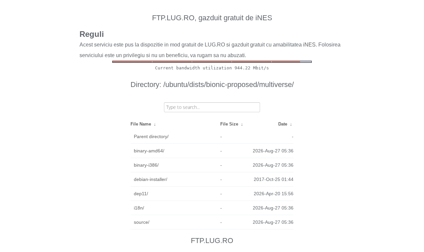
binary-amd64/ (149, 150)
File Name (141, 124)
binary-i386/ (146, 165)
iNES (309, 44)
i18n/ (139, 207)
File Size (229, 124)
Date (282, 124)
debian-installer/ (150, 179)
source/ (141, 222)
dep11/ (141, 193)
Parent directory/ (151, 136)
